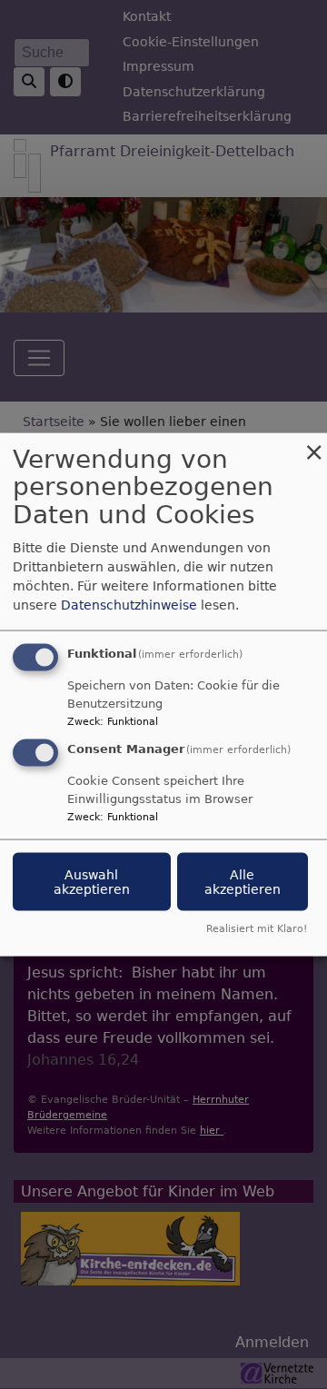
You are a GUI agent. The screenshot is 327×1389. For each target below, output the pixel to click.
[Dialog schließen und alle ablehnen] (313, 443)
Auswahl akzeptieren (92, 882)
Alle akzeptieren (242, 882)
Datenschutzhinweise (129, 604)
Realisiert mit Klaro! (256, 929)
